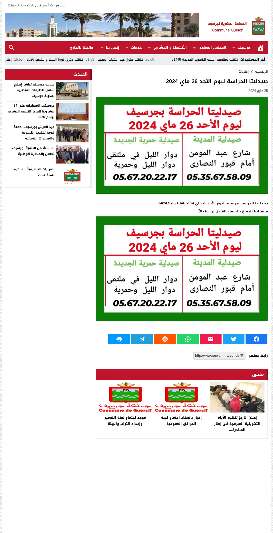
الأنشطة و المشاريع (170, 47)
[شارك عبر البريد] (210, 339)
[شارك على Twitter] (233, 339)
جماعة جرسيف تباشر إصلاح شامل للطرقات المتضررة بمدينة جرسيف (34, 90)
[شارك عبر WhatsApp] (188, 339)
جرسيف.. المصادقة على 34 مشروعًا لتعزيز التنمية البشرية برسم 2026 (31, 111)
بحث (11, 47)
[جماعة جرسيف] (233, 26)
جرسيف (244, 47)
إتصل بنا (112, 47)
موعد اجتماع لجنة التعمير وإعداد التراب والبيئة (125, 420)
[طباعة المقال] (119, 339)
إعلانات (244, 71)
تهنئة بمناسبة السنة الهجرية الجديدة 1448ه (223, 59)
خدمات (136, 47)
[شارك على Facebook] (256, 339)
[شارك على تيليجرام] (142, 339)
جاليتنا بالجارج (81, 47)
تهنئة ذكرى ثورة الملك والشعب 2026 (73, 59)
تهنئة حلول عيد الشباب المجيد (139, 59)
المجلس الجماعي (212, 47)
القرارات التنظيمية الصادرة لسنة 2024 (34, 172)
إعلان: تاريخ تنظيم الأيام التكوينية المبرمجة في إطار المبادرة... (237, 423)
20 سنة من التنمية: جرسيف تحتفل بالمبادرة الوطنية (33, 151)
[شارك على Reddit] (165, 339)
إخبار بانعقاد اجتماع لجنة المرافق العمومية (181, 420)
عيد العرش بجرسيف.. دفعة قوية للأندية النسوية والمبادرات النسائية (34, 132)
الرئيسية (260, 47)
